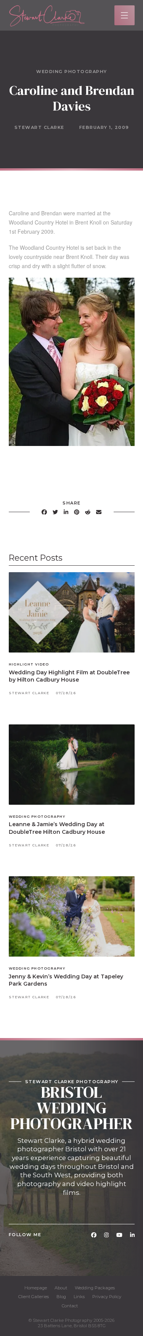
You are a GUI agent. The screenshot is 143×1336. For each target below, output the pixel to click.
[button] (124, 15)
